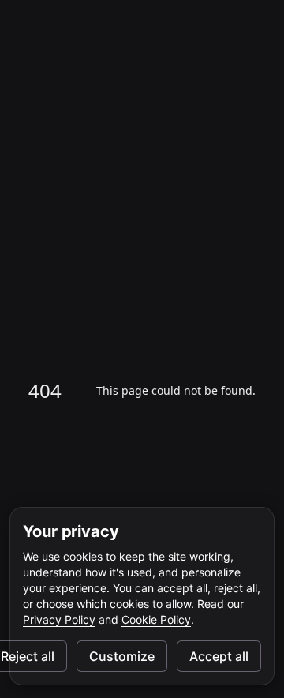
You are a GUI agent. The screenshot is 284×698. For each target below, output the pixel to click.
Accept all (218, 656)
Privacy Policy (59, 619)
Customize (122, 656)
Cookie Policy (156, 619)
